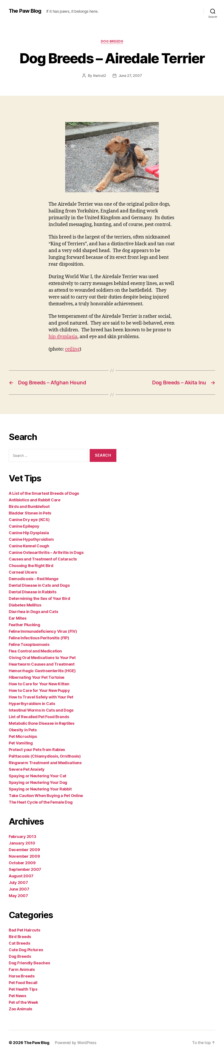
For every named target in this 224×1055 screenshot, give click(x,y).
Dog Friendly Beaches (29, 963)
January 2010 (22, 843)
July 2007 (18, 882)
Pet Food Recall (23, 982)
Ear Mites (17, 618)
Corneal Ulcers (23, 572)
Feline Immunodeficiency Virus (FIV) (43, 631)
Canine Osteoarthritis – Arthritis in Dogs (46, 552)
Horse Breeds (22, 976)
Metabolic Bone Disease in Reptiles (41, 723)
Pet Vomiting (21, 743)
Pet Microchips (23, 736)
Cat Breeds (19, 943)
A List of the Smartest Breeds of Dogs (44, 493)
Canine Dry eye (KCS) (29, 519)
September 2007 (25, 869)
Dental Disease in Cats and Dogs (39, 585)
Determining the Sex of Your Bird (39, 598)
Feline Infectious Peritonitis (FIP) (39, 638)
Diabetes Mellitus (25, 605)
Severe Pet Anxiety (27, 769)
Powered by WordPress (75, 1042)
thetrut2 (99, 75)
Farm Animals (22, 969)
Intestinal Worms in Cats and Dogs (41, 710)
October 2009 (22, 863)
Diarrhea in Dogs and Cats (33, 611)
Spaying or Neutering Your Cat (37, 776)
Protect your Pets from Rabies (37, 749)
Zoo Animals (20, 1009)
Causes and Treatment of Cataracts (43, 559)
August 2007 (21, 876)
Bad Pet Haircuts (24, 930)
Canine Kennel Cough (29, 546)
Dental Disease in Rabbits (32, 592)
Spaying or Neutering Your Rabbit (40, 789)
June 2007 (19, 889)
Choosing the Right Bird (31, 565)
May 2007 (18, 895)
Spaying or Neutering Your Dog (38, 782)
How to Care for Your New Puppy (39, 690)
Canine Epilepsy (24, 526)
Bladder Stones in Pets (30, 513)
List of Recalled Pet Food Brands (39, 716)
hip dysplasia (63, 337)
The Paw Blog (25, 11)
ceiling (72, 349)
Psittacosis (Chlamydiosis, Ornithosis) (45, 756)
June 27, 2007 (130, 75)
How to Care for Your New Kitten (39, 684)
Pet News (17, 995)
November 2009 (24, 856)
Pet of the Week (23, 1002)
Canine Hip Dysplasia (29, 532)
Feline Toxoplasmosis (29, 644)
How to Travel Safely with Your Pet (41, 697)
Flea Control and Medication (35, 651)
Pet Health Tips (23, 989)
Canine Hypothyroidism (31, 539)
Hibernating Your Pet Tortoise (36, 677)
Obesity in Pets (23, 730)
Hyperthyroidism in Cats (32, 703)
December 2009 (24, 849)
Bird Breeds (20, 936)
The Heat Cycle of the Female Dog (40, 802)
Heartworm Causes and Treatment (42, 664)
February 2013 (22, 836)
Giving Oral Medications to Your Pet (42, 657)
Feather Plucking (24, 624)
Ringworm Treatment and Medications (45, 762)
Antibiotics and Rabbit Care (34, 500)
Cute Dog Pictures (26, 949)
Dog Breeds (112, 41)
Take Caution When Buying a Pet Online (46, 795)
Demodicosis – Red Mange (33, 578)
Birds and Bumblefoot (29, 506)
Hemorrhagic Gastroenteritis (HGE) (42, 670)
